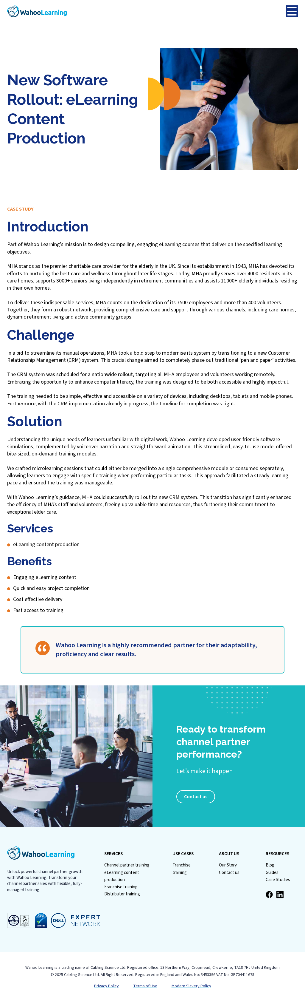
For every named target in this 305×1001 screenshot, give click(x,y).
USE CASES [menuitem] (183, 854)
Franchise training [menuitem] (121, 887)
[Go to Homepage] (146, 11)
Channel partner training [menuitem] (127, 865)
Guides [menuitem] (272, 872)
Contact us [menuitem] (229, 872)
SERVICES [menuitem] (113, 854)
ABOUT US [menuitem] (229, 854)
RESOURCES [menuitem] (277, 854)
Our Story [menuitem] (228, 865)
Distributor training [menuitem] (122, 894)
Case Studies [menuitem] (278, 880)
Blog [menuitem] (270, 865)
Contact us (195, 796)
